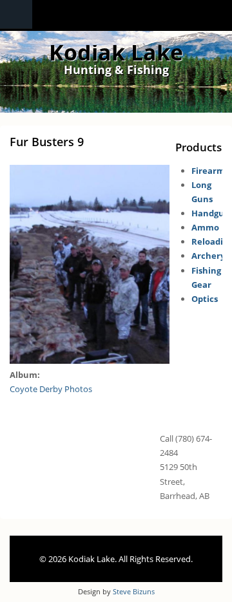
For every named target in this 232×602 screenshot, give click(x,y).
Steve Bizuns (134, 591)
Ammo (205, 227)
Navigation (16, 14)
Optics (204, 299)
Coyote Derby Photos (51, 389)
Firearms (210, 170)
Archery (208, 255)
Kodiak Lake (116, 52)
